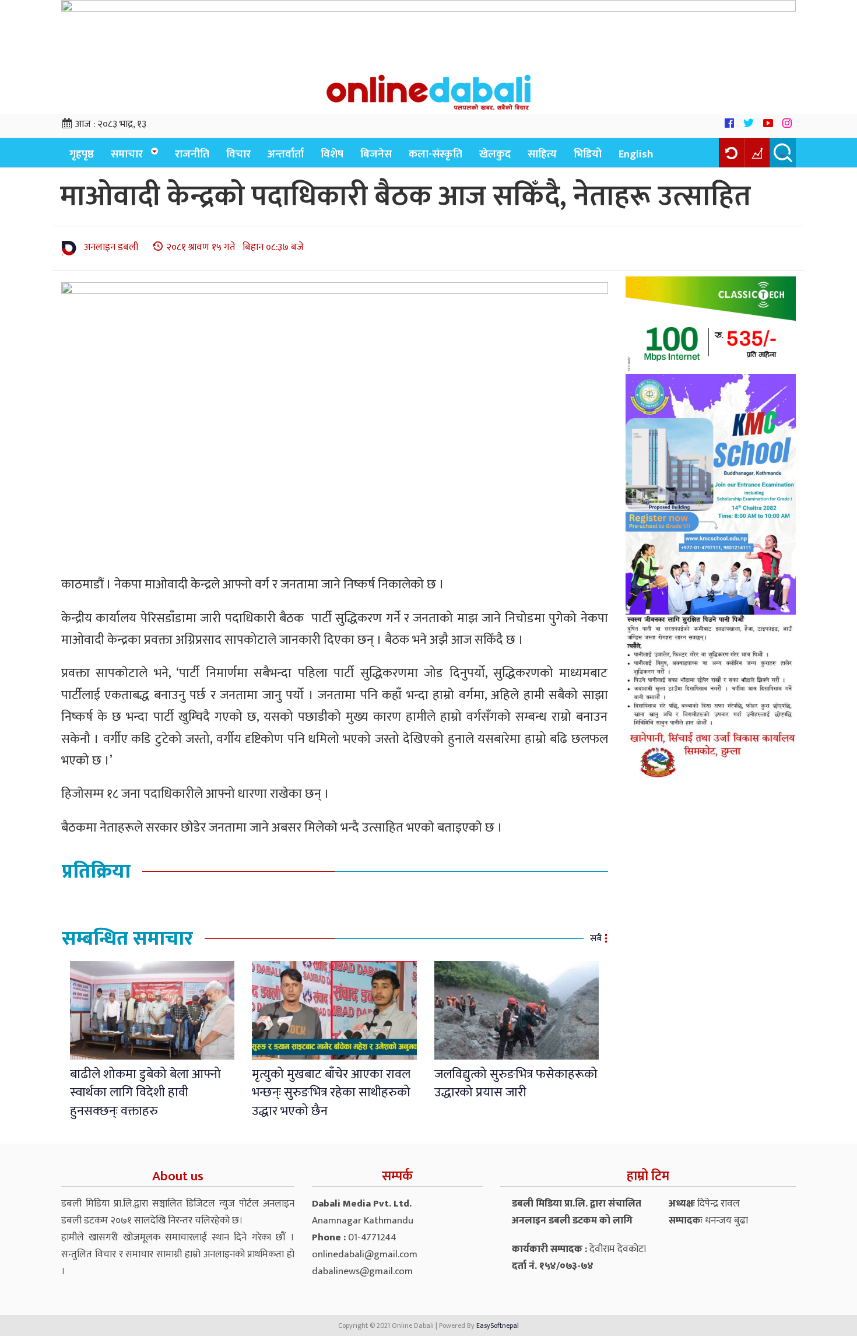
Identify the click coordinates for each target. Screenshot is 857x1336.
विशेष (332, 154)
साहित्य (542, 154)
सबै (596, 938)
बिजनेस (376, 154)
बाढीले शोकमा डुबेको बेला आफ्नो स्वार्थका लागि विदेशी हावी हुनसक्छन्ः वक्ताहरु (145, 1093)
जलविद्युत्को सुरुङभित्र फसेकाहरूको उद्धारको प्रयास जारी (516, 1083)
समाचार (127, 154)
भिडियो (588, 154)
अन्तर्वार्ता (286, 154)
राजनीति (192, 154)
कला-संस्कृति (435, 154)
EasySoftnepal (497, 1325)
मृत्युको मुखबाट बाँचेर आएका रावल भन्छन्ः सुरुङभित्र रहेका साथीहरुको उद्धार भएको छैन (331, 1093)
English (636, 154)
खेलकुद (495, 154)
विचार (238, 154)
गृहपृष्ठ (81, 154)
